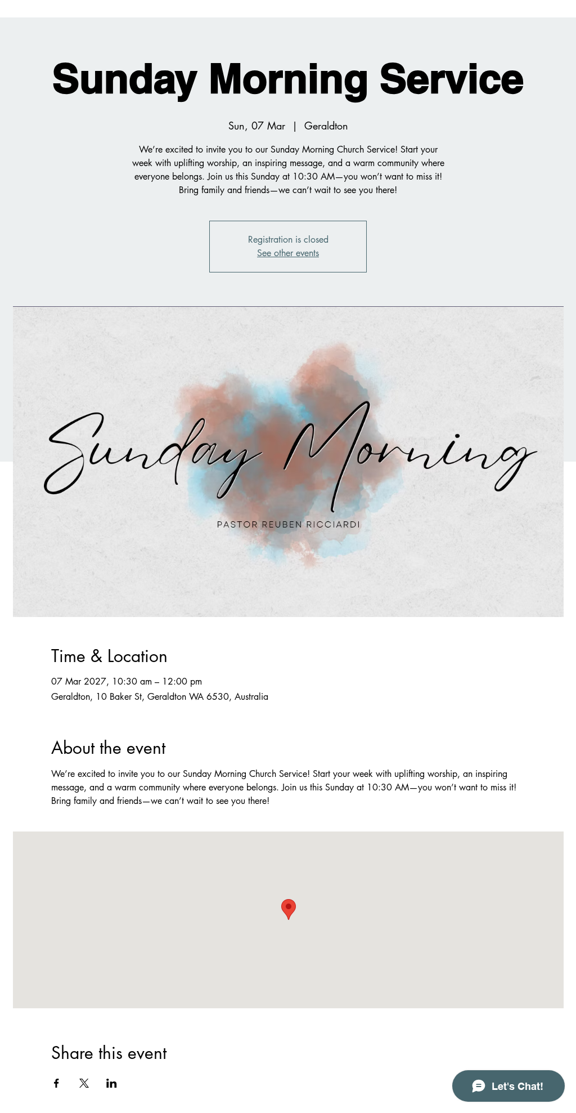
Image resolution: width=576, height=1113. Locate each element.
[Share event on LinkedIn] (111, 1083)
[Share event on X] (84, 1083)
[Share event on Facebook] (56, 1083)
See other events (288, 253)
